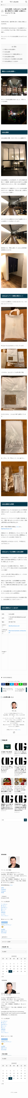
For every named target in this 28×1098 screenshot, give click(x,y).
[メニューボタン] (2, 2)
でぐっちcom (14, 2)
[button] (3, 684)
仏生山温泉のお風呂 (9, 56)
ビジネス (3, 914)
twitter (2, 887)
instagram (3, 891)
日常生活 (3, 912)
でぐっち (14, 710)
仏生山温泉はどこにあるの (11, 61)
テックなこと (4, 904)
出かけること (4, 907)
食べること (3, 905)
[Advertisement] (14, 837)
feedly (2, 892)
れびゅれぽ (3, 932)
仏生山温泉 (7, 51)
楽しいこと (3, 909)
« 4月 (2, 976)
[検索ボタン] (26, 2)
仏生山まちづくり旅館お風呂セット (13, 54)
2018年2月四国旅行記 (7, 677)
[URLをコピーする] (25, 684)
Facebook (3, 889)
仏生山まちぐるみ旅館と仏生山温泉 (13, 59)
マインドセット (4, 915)
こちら (17, 526)
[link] (14, 732)
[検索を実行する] (25, 820)
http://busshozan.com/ (6, 528)
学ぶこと (3, 910)
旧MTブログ (4, 931)
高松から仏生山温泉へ (10, 49)
